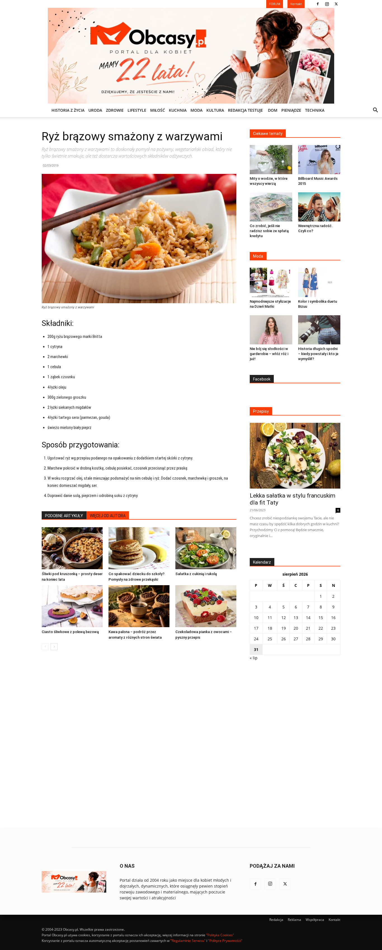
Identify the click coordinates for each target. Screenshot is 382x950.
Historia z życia (67, 110)
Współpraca (315, 919)
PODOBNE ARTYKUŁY (64, 515)
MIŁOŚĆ (157, 110)
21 (308, 628)
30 (333, 638)
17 (256, 628)
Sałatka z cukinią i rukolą (196, 574)
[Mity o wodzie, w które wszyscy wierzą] (271, 159)
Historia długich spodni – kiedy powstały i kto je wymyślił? (318, 354)
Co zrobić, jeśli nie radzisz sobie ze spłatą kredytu (269, 231)
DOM (272, 110)
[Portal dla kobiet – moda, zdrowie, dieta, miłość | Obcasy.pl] (191, 56)
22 (321, 628)
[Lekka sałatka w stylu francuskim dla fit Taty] (295, 456)
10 (256, 617)
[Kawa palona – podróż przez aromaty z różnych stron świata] (139, 606)
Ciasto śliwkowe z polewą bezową (70, 632)
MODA (196, 110)
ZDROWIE (115, 110)
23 (333, 628)
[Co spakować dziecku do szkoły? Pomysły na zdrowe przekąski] (139, 548)
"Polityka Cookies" (220, 935)
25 (270, 638)
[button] (375, 110)
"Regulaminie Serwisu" (188, 940)
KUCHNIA (178, 110)
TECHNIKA (314, 110)
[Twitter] (336, 4)
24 (256, 638)
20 (296, 628)
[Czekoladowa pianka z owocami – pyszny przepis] (205, 606)
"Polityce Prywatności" (225, 940)
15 (321, 617)
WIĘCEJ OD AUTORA (108, 515)
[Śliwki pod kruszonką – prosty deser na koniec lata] (72, 548)
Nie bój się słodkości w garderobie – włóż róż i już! (269, 354)
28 (308, 638)
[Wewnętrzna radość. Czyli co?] (319, 206)
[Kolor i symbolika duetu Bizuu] (319, 282)
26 (283, 638)
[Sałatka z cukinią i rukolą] (205, 548)
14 (308, 617)
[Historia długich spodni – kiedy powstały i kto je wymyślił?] (319, 329)
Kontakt (334, 919)
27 (296, 638)
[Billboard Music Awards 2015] (319, 159)
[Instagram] (327, 4)
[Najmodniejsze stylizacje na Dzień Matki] (271, 282)
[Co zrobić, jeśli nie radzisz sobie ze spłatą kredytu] (271, 206)
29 (321, 638)
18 (270, 628)
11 (270, 617)
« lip (254, 657)
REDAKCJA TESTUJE (245, 110)
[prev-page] (45, 646)
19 (283, 628)
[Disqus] (139, 739)
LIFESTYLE (137, 110)
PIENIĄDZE (291, 110)
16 (333, 617)
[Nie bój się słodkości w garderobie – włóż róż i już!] (271, 329)
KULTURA (215, 110)
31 (256, 649)
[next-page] (54, 646)
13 (296, 617)
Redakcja (276, 919)
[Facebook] (317, 4)
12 (283, 617)
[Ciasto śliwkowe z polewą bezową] (72, 606)
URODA (95, 110)
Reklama (294, 919)
